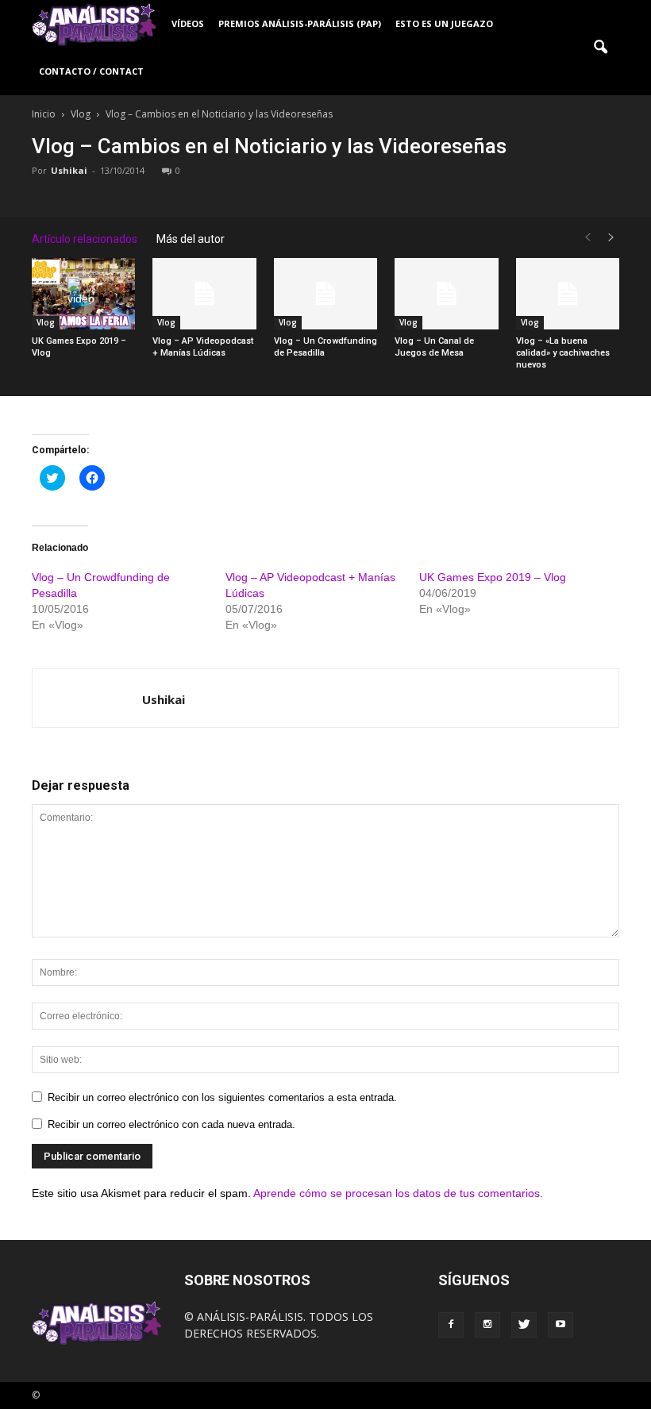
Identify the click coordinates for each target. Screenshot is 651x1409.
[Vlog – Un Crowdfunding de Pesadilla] (325, 293)
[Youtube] (560, 1325)
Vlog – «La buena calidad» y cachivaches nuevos (563, 353)
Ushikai (69, 170)
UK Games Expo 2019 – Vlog (492, 577)
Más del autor (190, 239)
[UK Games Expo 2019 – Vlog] (83, 293)
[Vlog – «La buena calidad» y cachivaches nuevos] (567, 293)
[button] (600, 48)
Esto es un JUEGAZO (444, 23)
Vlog (46, 322)
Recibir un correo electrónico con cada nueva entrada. (171, 1124)
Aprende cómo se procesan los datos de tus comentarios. (398, 1193)
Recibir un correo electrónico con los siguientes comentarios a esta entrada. (222, 1097)
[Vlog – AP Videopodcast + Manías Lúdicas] (204, 293)
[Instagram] (487, 1325)
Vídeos (187, 23)
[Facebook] (451, 1325)
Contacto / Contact (91, 71)
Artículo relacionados (84, 239)
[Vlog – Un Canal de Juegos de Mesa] (446, 293)
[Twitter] (524, 1325)
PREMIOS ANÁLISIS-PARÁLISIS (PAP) (299, 23)
